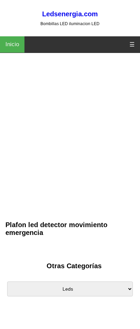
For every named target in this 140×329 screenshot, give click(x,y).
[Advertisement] (70, 146)
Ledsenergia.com (70, 14)
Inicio (12, 44)
